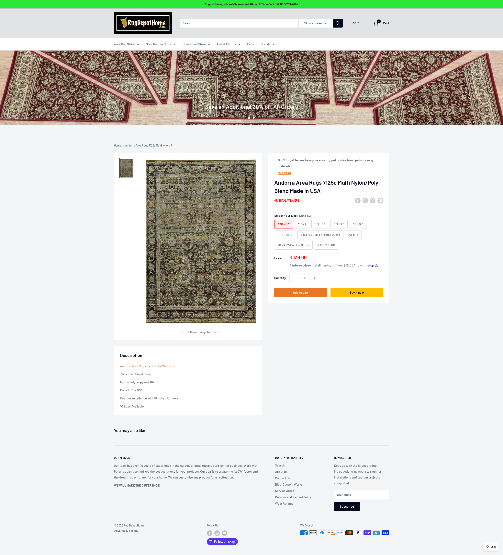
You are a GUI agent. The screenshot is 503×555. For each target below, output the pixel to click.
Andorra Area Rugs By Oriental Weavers (147, 366)
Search (280, 465)
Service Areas (284, 490)
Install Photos (226, 44)
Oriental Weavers (286, 200)
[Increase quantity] (314, 278)
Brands (266, 44)
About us (281, 471)
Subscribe (347, 506)
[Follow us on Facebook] (209, 533)
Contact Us (282, 478)
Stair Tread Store (194, 44)
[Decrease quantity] (294, 278)
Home (117, 145)
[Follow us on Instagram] (217, 533)
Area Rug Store (124, 44)
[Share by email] (380, 200)
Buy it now (357, 292)
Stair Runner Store (159, 44)
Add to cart (300, 292)
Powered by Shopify (126, 530)
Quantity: (280, 278)
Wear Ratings (284, 503)
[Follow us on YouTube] (224, 533)
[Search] (338, 23)
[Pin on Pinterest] (365, 200)
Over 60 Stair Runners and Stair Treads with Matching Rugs (251, 89)
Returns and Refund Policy (293, 497)
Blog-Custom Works (289, 484)
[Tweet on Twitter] (372, 200)
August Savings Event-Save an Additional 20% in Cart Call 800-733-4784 (251, 4)
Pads (250, 44)
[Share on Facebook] (358, 200)
